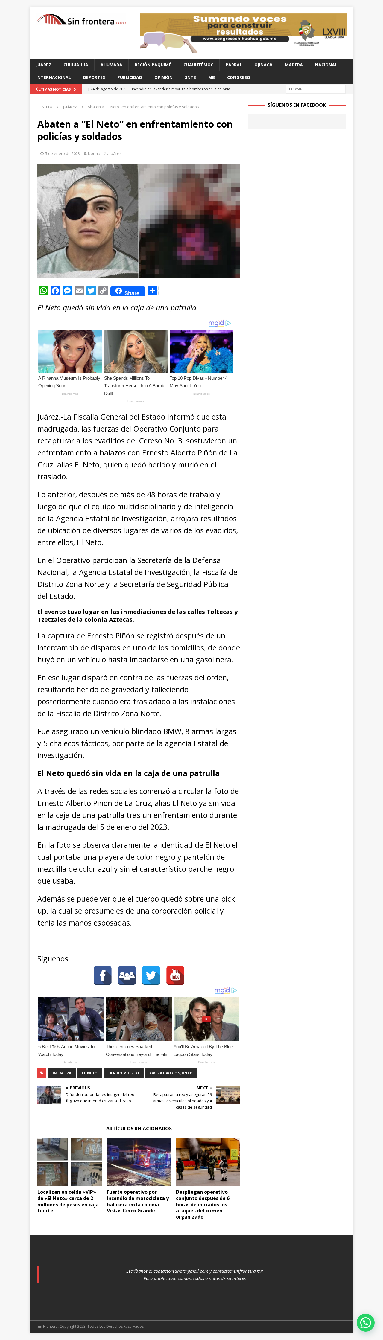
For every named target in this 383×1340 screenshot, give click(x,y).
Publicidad (129, 77)
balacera (62, 1073)
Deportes (94, 77)
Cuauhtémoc (198, 65)
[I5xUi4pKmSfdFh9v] (243, 49)
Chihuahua (75, 65)
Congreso (238, 77)
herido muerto (123, 1073)
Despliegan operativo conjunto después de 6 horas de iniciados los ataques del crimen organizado (203, 1204)
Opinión (163, 77)
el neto (90, 1073)
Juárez (43, 65)
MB (211, 77)
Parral (234, 65)
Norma (94, 153)
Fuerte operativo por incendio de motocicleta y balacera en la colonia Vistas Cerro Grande (138, 1201)
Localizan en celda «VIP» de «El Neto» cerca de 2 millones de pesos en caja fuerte (68, 1201)
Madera (294, 65)
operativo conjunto (171, 1073)
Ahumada (111, 65)
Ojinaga (263, 65)
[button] (366, 1323)
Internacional (53, 77)
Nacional (326, 65)
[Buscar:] (316, 89)
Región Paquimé (153, 65)
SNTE (190, 77)
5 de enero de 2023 (62, 153)
